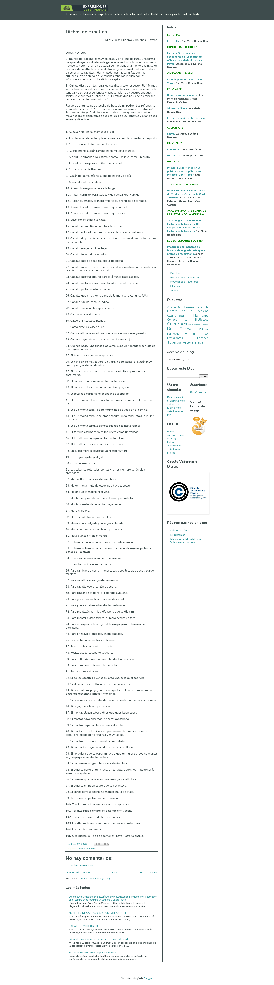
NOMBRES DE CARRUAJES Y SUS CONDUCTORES (98, 913)
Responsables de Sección (184, 277)
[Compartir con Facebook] (104, 844)
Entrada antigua (148, 872)
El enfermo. (174, 149)
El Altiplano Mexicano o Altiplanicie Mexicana (93, 952)
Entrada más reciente (78, 872)
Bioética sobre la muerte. (183, 95)
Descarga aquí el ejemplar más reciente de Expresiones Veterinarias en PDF (176, 406)
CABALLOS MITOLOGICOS (84, 926)
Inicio (114, 872)
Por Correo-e (198, 392)
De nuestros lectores (198, 324)
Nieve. (171, 134)
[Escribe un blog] (98, 844)
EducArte (173, 334)
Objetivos (175, 286)
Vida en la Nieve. (177, 108)
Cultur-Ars (177, 324)
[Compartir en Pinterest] (107, 844)
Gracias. (172, 155)
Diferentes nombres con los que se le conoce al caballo (99, 939)
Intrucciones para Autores (184, 282)
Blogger (148, 978)
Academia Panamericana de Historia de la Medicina (187, 309)
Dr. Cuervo (179, 329)
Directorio (175, 273)
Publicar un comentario (82, 865)
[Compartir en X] (101, 844)
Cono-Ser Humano (87, 848)
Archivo (174, 290)
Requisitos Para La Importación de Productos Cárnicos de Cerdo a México (186, 194)
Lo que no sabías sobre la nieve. (186, 118)
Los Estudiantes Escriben (187, 336)
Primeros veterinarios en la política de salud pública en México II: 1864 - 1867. (184, 171)
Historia (191, 333)
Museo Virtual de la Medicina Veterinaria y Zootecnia (186, 540)
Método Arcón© (179, 530)
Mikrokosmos (177, 535)
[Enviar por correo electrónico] (95, 844)
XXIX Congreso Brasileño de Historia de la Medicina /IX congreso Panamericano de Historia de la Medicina (184, 226)
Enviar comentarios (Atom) (95, 878)
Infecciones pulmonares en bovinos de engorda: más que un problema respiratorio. (186, 250)
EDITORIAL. (174, 41)
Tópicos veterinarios (185, 342)
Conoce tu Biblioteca (187, 320)
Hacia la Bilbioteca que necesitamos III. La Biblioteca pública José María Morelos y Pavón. (185, 59)
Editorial (203, 329)
